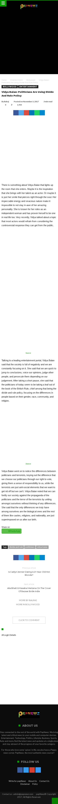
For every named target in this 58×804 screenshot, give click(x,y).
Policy (35, 784)
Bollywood (30, 80)
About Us (32, 781)
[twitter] (21, 112)
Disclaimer (25, 784)
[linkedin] (31, 112)
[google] (26, 112)
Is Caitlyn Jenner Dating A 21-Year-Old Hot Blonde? (29, 571)
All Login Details (9, 635)
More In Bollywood (28, 604)
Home (4, 80)
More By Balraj (28, 600)
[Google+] (32, 770)
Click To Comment (29, 620)
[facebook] (16, 112)
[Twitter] (26, 770)
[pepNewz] (29, 3)
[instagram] (38, 770)
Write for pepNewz (17, 781)
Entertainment (16, 80)
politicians (29, 547)
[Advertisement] (29, 42)
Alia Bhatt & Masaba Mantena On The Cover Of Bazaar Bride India (29, 587)
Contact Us (44, 781)
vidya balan (42, 547)
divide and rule (16, 547)
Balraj (6, 101)
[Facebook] (20, 770)
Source (28, 353)
